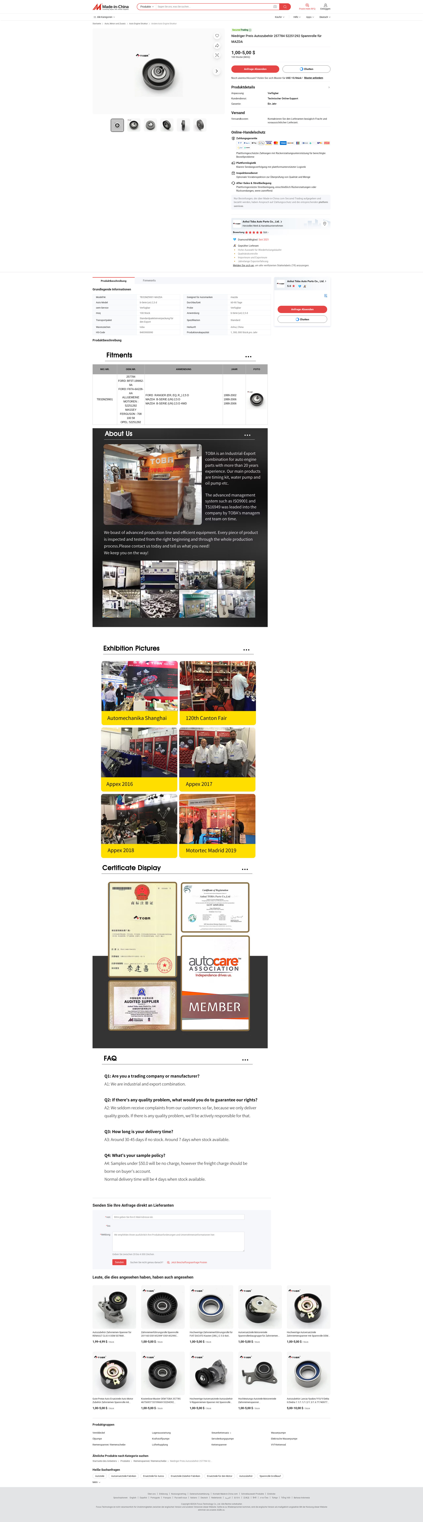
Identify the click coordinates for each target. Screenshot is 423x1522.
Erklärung (163, 1493)
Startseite (97, 23)
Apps (308, 17)
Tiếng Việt (285, 1497)
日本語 (246, 1497)
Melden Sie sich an (243, 265)
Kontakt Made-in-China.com (225, 1493)
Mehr (95, 1482)
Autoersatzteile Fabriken (123, 1476)
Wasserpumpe (278, 1432)
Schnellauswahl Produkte (252, 1493)
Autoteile (99, 1476)
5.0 (289, 286)
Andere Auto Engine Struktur (164, 23)
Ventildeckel (99, 1432)
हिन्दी (254, 1497)
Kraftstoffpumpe (160, 1438)
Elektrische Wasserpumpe (284, 1438)
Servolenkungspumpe (223, 1438)
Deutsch (204, 1497)
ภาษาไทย (264, 1497)
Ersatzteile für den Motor (219, 1476)
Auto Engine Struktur (138, 23)
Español (143, 1497)
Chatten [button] (308, 69)
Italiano (193, 1497)
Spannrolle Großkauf (270, 1476)
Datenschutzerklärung (199, 1493)
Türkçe (275, 1497)
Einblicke (271, 1493)
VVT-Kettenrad (278, 1444)
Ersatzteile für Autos (153, 1476)
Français (167, 1497)
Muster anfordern (313, 77)
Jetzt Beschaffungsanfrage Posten (187, 1262)
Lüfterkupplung (160, 1444)
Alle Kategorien (104, 17)
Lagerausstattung (161, 1432)
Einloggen (325, 8)
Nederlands (216, 1497)
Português (155, 1497)
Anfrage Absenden (255, 69)
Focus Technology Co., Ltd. (209, 1503)
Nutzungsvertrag (178, 1493)
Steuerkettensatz (220, 1432)
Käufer (278, 17)
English (133, 1497)
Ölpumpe (97, 1438)
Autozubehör (246, 1476)
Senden (119, 1262)
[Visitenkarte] (325, 295)
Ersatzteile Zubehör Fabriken (185, 1476)
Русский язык (180, 1497)
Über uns (152, 1493)
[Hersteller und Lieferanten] (111, 6)
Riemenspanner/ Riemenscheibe (109, 1444)
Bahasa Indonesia (302, 1497)
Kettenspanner (219, 1444)
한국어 (237, 1497)
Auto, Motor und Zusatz (115, 23)
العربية (228, 1497)
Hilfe (295, 17)
